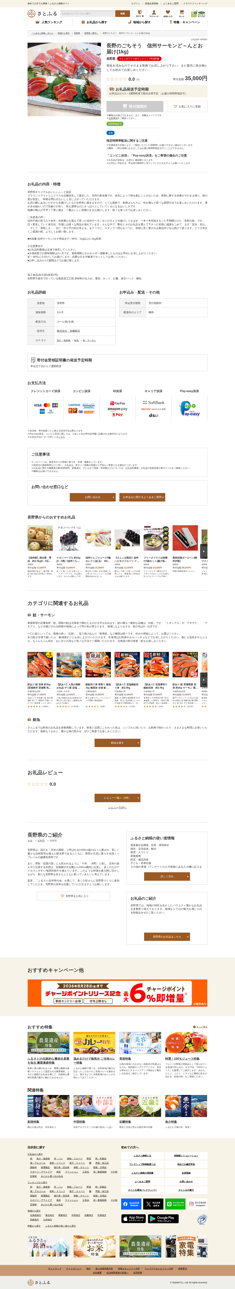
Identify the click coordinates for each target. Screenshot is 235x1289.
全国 (30, 840)
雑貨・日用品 (99, 1167)
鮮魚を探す (117, 742)
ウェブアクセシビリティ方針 (159, 1268)
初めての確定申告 (186, 1164)
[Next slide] (203, 551)
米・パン (58, 1158)
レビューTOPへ (118, 807)
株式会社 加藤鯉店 (68, 330)
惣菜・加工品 (102, 1163)
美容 (58, 1172)
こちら (61, 437)
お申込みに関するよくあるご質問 (142, 497)
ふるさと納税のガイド (140, 13)
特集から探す (34, 1226)
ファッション (71, 1172)
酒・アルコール (38, 1163)
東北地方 (49, 1215)
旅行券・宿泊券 (61, 1167)
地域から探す (34, 1211)
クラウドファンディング (195, 3)
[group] (64, 79)
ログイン (135, 3)
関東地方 (62, 1215)
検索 (122, 13)
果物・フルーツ (74, 1158)
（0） (138, 79)
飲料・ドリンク (57, 1163)
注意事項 (113, 118)
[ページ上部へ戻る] (222, 1265)
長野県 (110, 58)
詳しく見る (167, 876)
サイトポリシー (74, 1268)
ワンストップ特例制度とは (142, 1164)
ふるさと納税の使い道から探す (60, 1226)
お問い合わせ (92, 497)
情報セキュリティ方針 (129, 1268)
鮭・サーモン (89, 340)
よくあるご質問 (170, 3)
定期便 (33, 1176)
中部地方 (75, 1215)
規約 (88, 1268)
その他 (114, 1172)
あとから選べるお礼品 (52, 1176)
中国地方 (101, 1215)
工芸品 (85, 1172)
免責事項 (182, 1268)
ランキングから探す (37, 1182)
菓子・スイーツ (77, 1163)
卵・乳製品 (100, 1158)
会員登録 (186, 1173)
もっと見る (201, 1027)
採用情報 (137, 1272)
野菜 (89, 1158)
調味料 (33, 1167)
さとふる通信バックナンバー (142, 1190)
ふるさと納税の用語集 (142, 1173)
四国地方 (34, 1219)
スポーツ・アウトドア (41, 1172)
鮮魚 (76, 340)
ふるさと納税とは (142, 1155)
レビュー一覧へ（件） (117, 797)
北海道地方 (35, 1215)
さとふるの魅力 (186, 1190)
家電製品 (45, 1167)
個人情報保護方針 (104, 1268)
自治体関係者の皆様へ (117, 1272)
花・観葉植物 (99, 1172)
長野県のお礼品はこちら (167, 936)
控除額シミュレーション (186, 1155)
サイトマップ (54, 1268)
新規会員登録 (151, 3)
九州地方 (47, 1219)
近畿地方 (88, 1215)
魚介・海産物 (64, 340)
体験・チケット (81, 1167)
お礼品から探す (35, 1154)
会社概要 (97, 1272)
